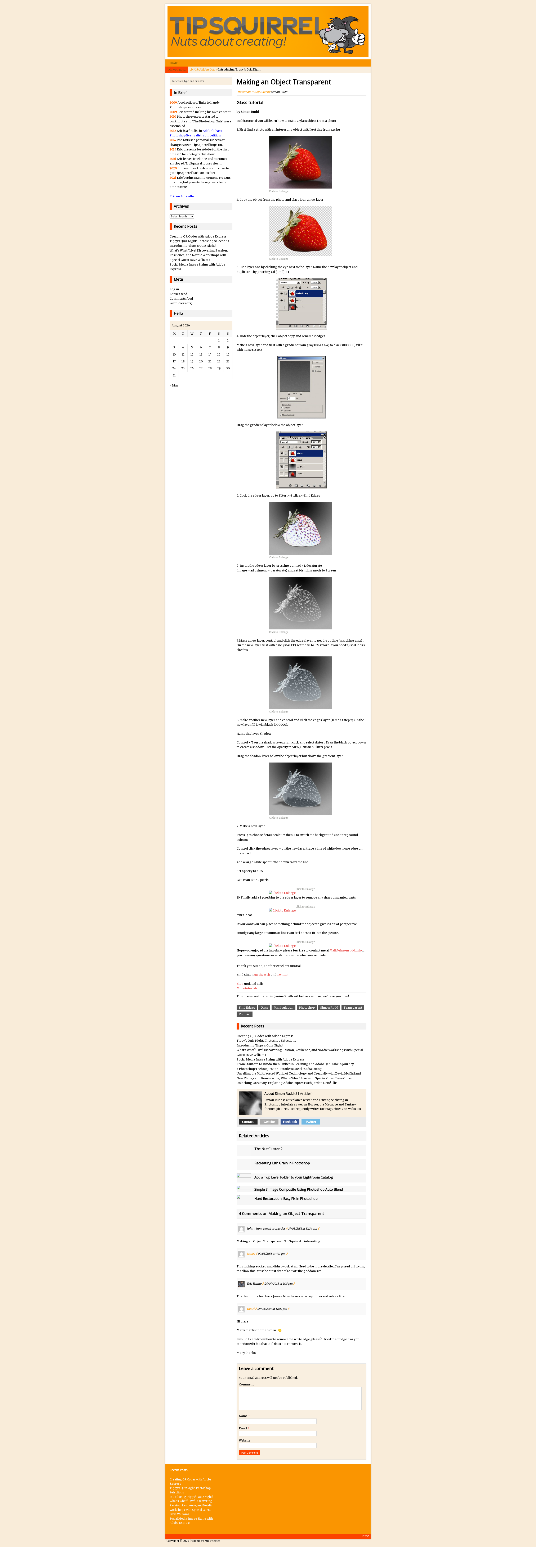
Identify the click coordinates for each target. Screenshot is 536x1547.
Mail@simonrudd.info (346, 950)
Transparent (353, 1007)
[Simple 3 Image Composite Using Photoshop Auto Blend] (244, 1188)
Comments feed (181, 298)
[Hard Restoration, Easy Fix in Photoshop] (244, 1202)
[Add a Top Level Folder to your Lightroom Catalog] (244, 1180)
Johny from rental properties (266, 1228)
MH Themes (212, 1540)
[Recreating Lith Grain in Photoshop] (244, 1168)
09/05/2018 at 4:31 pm (271, 1254)
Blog (240, 984)
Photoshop (307, 1007)
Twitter (282, 975)
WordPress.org (181, 303)
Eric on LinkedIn (182, 196)
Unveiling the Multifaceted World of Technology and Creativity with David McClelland (299, 1073)
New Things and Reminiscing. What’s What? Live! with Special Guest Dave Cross (294, 1078)
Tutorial (244, 1014)
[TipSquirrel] (268, 31)
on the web (262, 975)
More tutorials (247, 988)
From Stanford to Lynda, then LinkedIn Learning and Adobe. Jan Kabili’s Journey (295, 1064)
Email (243, 1428)
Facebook (290, 1122)
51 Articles (303, 1093)
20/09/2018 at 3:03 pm (278, 1283)
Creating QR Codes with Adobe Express (265, 1036)
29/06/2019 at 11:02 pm (272, 1309)
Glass (264, 1007)
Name (243, 1416)
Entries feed (178, 294)
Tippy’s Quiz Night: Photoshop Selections (266, 1040)
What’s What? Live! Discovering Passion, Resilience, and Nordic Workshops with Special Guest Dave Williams (199, 255)
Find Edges (247, 1007)
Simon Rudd (279, 92)
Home (173, 63)
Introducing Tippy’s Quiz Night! (225, 69)
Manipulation (283, 1007)
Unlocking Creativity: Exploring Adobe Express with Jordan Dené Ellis (287, 1083)
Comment (246, 1384)
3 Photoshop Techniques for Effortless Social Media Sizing (279, 1069)
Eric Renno (254, 1283)
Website (269, 1122)
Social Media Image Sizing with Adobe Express (270, 1059)
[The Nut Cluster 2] (244, 1154)
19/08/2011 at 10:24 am (302, 1228)
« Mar (174, 385)
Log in (174, 289)
